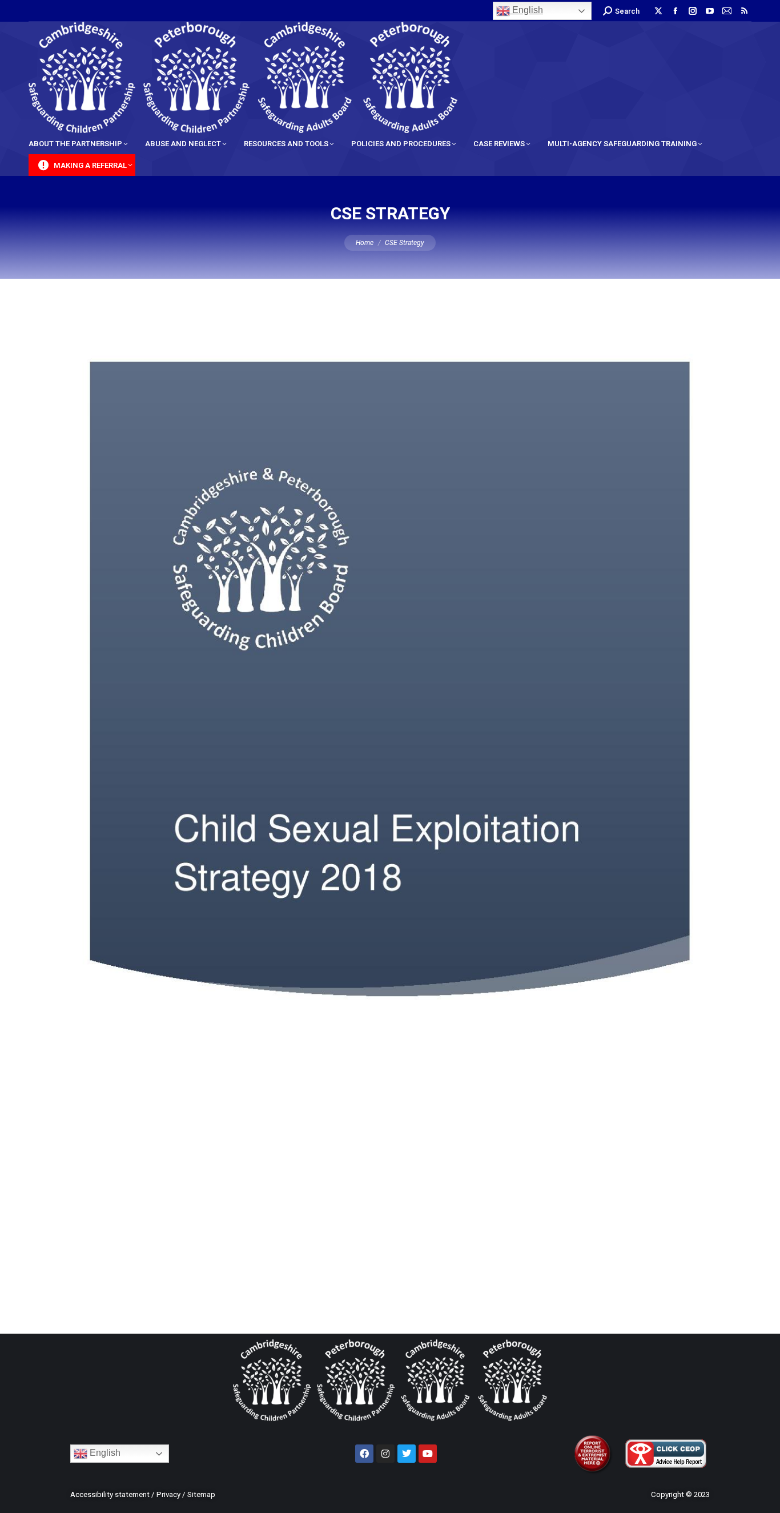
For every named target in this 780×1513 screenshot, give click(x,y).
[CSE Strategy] (390, 803)
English (526, 10)
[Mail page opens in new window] (726, 10)
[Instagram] (385, 1453)
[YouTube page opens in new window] (709, 10)
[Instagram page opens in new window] (692, 10)
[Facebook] (364, 1453)
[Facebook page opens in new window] (675, 10)
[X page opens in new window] (658, 10)
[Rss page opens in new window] (744, 10)
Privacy (168, 1494)
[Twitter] (406, 1453)
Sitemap (201, 1494)
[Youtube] (428, 1453)
